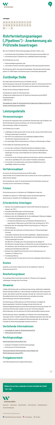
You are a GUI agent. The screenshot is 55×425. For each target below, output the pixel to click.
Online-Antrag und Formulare (13, 332)
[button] (50, 4)
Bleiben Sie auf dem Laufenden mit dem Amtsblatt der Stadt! (26, 387)
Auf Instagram (28, 417)
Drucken (38, 417)
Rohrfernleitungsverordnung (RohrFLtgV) (14, 341)
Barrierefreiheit (22, 405)
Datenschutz (13, 405)
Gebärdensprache (42, 405)
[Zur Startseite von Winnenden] (8, 5)
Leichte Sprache (32, 405)
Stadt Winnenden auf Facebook (13, 417)
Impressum (6, 405)
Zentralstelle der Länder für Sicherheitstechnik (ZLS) (20, 330)
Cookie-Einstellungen (8, 407)
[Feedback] (51, 372)
